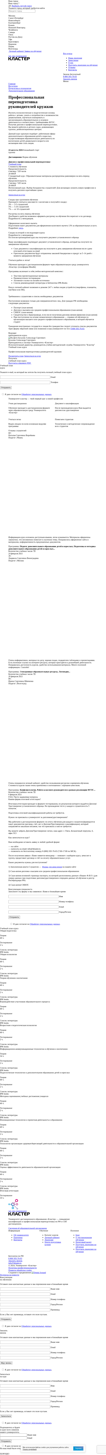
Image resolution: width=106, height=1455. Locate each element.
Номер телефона (66, 901)
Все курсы (67, 53)
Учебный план (14, 164)
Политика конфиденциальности (22, 1268)
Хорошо (78, 1448)
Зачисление (73, 60)
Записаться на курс (16, 195)
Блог (78, 1235)
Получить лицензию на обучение (83, 65)
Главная (11, 84)
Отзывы (71, 67)
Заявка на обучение (32, 51)
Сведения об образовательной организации (27, 1228)
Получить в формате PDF (19, 363)
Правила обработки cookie (20, 1270)
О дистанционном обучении (84, 1238)
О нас (70, 63)
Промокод (55, 1310)
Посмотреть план (16, 356)
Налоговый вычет (84, 1242)
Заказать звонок (70, 79)
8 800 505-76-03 (70, 76)
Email (53, 377)
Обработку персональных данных (36, 394)
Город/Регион (65, 912)
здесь (21, 228)
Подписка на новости (9, 1275)
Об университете (21, 1235)
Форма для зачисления (52, 867)
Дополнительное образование (21, 91)
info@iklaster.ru (14, 1263)
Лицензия (49, 1240)
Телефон (54, 382)
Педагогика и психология (19, 88)
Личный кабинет (16, 51)
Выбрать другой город (22, 6)
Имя (61, 896)
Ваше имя (55, 1289)
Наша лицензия (75, 58)
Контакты (72, 70)
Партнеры (18, 1237)
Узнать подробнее (30, 1449)
